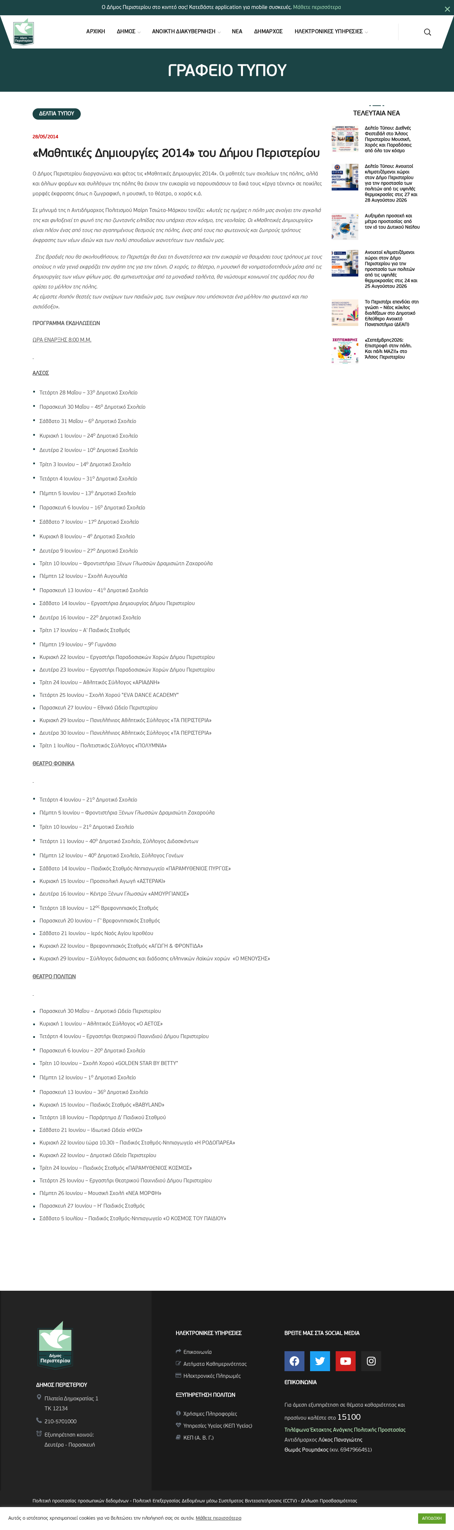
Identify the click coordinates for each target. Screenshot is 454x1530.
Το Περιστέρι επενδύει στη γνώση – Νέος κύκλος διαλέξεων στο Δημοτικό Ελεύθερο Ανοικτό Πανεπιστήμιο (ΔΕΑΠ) (392, 313)
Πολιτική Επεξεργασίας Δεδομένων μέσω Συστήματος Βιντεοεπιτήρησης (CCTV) (215, 1501)
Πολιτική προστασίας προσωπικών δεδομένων (81, 1501)
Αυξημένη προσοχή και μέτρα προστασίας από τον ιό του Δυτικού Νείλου (392, 222)
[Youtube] (346, 1361)
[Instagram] (371, 1361)
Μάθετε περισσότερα (317, 7)
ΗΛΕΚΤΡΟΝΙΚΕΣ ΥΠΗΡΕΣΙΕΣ (209, 1333)
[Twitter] (320, 1361)
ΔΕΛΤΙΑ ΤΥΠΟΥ (56, 114)
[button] (427, 32)
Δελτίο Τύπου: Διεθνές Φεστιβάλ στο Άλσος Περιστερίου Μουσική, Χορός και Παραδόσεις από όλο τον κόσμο (388, 140)
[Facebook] (294, 1361)
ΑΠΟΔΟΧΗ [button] (432, 1518)
